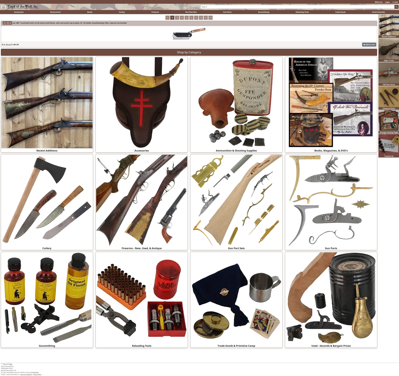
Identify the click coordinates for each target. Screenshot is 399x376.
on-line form (35, 372)
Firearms (155, 12)
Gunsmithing (263, 12)
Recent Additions (389, 37)
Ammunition (55, 12)
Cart (395, 2)
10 (210, 18)
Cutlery (122, 12)
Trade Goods (340, 12)
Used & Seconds (378, 12)
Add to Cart (370, 55)
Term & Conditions (26, 374)
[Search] (396, 7)
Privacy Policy (37, 374)
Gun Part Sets (191, 12)
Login (387, 2)
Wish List (378, 2)
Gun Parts (227, 12)
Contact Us (388, 156)
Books (89, 12)
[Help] (7, 55)
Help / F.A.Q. (389, 60)
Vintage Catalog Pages (389, 132)
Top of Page (7, 364)
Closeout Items (389, 108)
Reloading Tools (302, 12)
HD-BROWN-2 (8, 23)
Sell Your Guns (389, 84)
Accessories (19, 12)
